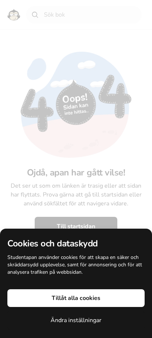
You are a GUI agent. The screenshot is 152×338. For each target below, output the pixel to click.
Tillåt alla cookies (76, 298)
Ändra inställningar (76, 320)
